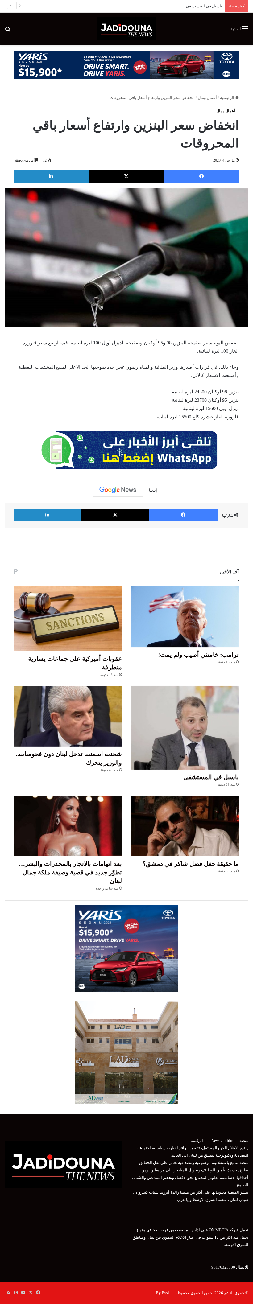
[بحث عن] (8, 31)
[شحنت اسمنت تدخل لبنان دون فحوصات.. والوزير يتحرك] (68, 716)
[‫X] (126, 176)
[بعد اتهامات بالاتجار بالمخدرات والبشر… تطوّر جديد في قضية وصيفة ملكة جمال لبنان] (68, 826)
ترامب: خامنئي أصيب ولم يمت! (198, 654)
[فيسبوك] (201, 176)
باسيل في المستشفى (204, 6)
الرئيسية (227, 97)
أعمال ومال (207, 97)
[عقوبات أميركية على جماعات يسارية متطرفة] (68, 618)
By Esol (162, 1292)
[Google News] (118, 490)
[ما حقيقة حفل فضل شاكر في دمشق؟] (185, 826)
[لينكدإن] (51, 176)
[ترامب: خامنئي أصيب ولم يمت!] (185, 616)
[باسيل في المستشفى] (185, 728)
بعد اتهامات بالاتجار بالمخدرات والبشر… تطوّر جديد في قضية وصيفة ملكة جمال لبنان (70, 872)
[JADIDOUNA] (126, 28)
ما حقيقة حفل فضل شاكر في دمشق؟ (191, 863)
